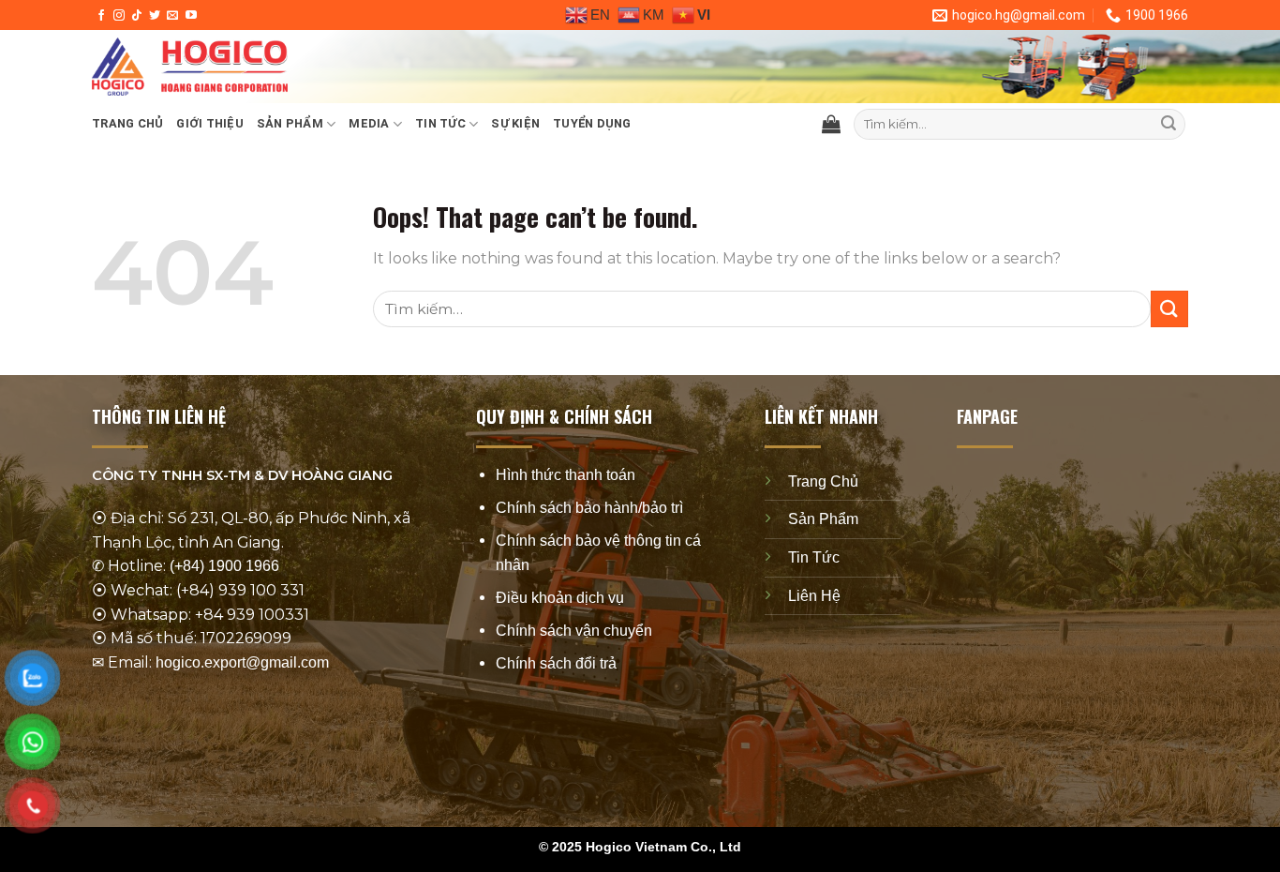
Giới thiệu (210, 123)
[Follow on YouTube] (191, 16)
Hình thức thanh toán (565, 475)
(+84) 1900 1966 (224, 566)
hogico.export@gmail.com (242, 662)
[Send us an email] (172, 16)
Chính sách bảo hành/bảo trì (589, 508)
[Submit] (1168, 125)
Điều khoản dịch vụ (560, 598)
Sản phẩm (290, 123)
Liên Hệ (814, 595)
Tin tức (440, 123)
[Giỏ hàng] (831, 123)
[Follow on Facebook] (101, 16)
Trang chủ (127, 123)
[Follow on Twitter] (154, 16)
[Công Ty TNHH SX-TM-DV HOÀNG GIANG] (373, 66)
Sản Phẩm (823, 519)
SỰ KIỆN (515, 123)
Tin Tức (814, 557)
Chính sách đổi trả (556, 663)
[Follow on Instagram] (119, 16)
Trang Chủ (823, 481)
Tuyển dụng (592, 123)
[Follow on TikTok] (136, 16)
